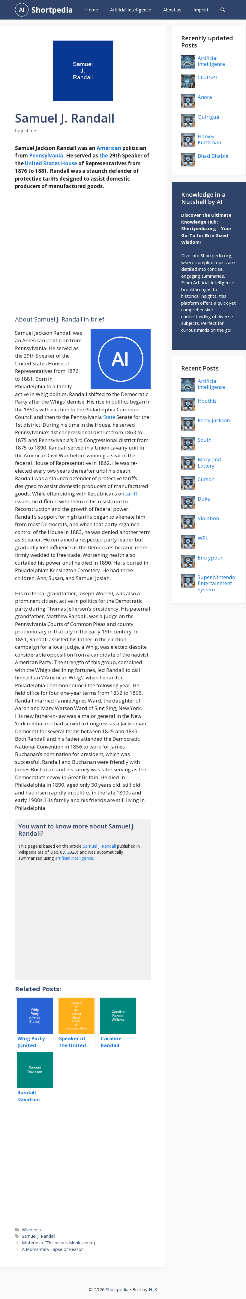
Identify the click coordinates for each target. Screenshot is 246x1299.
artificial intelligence (74, 858)
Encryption (211, 557)
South (205, 439)
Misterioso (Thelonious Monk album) (58, 1243)
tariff (131, 493)
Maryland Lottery (209, 462)
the (103, 155)
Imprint (201, 10)
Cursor (206, 479)
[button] (222, 10)
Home (91, 10)
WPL (203, 538)
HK (153, 1289)
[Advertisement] (83, 253)
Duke (204, 498)
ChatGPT (208, 77)
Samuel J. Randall (99, 846)
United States (42, 163)
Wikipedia (31, 1230)
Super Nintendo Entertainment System (216, 583)
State (109, 416)
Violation (208, 518)
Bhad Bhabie (213, 155)
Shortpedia (52, 10)
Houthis (207, 400)
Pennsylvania (46, 155)
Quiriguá (208, 116)
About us (172, 10)
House (69, 163)
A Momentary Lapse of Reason (53, 1249)
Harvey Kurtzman (209, 139)
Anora (205, 96)
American (109, 148)
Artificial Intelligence (130, 10)
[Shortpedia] (21, 10)
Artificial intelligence (211, 60)
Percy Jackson (214, 420)
